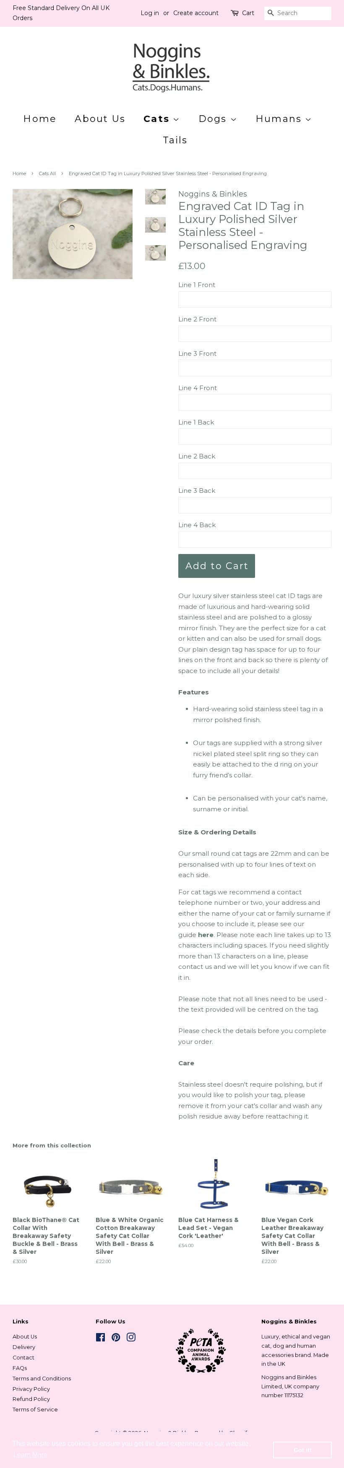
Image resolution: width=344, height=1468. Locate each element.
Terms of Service (35, 1409)
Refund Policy (31, 1399)
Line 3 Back (196, 491)
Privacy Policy (31, 1389)
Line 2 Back (196, 456)
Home (40, 118)
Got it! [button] (303, 1450)
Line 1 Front (196, 285)
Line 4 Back (197, 525)
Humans (280, 118)
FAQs (20, 1368)
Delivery (24, 1347)
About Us (100, 118)
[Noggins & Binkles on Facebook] (100, 1339)
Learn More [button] (30, 1454)
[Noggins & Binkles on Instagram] (131, 1339)
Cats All (47, 173)
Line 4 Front (197, 388)
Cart (248, 13)
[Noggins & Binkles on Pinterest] (115, 1339)
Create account (196, 13)
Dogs (214, 118)
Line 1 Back (196, 422)
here (206, 935)
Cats (158, 118)
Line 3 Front (197, 353)
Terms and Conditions (42, 1378)
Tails (175, 140)
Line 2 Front (197, 319)
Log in (150, 13)
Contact (23, 1357)
